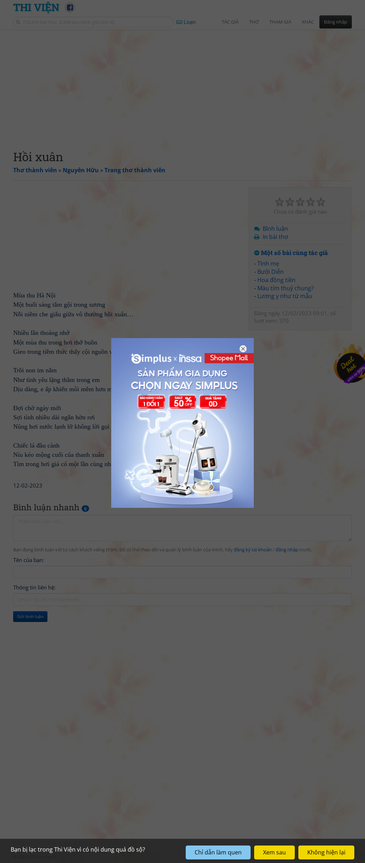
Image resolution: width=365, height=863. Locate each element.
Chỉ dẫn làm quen (218, 852)
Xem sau (274, 852)
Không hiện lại (326, 852)
